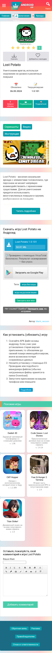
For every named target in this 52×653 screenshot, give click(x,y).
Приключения (22, 16)
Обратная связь (19, 628)
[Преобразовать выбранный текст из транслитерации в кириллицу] (35, 571)
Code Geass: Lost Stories (39, 434)
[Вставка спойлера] (40, 571)
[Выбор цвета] (20, 571)
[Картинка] (15, 571)
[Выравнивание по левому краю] (25, 567)
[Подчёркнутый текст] (14, 567)
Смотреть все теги (26, 300)
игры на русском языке (26, 292)
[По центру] (29, 567)
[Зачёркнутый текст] (19, 567)
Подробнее (26, 390)
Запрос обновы (10, 104)
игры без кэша (29, 284)
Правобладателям (26, 636)
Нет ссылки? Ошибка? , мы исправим (26, 310)
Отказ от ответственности (25, 644)
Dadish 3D (12, 433)
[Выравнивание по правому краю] (34, 567)
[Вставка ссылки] (6, 571)
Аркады (40, 16)
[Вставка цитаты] (31, 571)
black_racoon (42, 321)
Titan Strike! (12, 521)
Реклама (35, 628)
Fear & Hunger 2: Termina (39, 478)
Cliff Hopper (12, 477)
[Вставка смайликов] (40, 567)
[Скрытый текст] (26, 571)
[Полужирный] (6, 567)
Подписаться (25, 103)
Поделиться (41, 103)
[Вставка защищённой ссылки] (11, 571)
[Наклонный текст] (10, 567)
